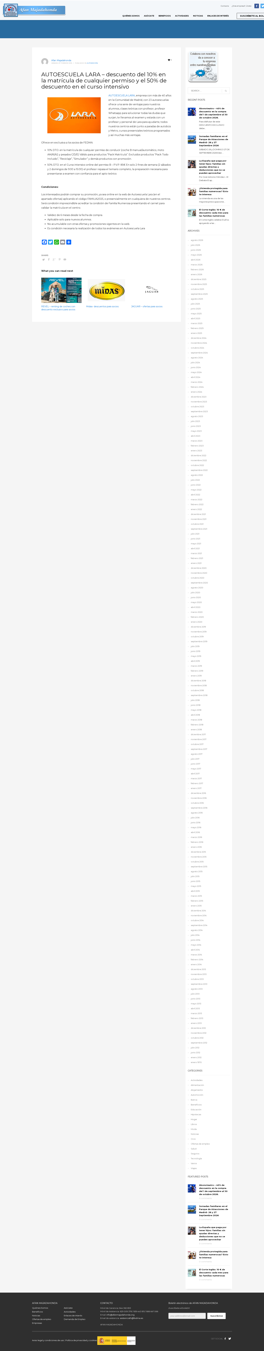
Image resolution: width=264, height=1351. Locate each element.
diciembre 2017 (198, 734)
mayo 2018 (196, 710)
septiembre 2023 (199, 411)
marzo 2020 (197, 612)
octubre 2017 (197, 744)
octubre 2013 (197, 979)
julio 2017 (195, 759)
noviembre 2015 (198, 857)
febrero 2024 (197, 387)
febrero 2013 (197, 1018)
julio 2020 (195, 592)
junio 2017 (195, 764)
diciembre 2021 (198, 514)
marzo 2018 (196, 719)
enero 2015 (196, 905)
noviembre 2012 (198, 1033)
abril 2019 (195, 661)
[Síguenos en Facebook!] (225, 1338)
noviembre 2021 (198, 519)
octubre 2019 (197, 636)
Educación (196, 1109)
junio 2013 (195, 998)
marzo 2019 (196, 666)
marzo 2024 (196, 382)
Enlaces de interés (73, 1315)
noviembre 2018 (199, 685)
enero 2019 (196, 675)
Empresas (37, 1323)
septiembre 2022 (199, 470)
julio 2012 (195, 1047)
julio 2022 (195, 480)
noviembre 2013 (199, 974)
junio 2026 (196, 250)
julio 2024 (195, 362)
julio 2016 (195, 817)
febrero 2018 (197, 724)
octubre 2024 (197, 348)
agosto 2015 (196, 871)
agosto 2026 (197, 240)
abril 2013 (195, 1008)
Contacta (225, 6)
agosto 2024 (197, 357)
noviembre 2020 (199, 573)
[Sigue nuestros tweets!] (229, 1338)
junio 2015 (195, 881)
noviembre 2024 (199, 343)
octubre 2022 (197, 465)
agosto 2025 (197, 299)
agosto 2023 (197, 416)
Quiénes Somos (40, 1308)
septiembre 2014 (199, 925)
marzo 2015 (196, 896)
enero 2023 (196, 450)
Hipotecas (196, 1114)
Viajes (194, 1168)
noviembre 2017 (198, 739)
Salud (193, 1148)
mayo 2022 (196, 489)
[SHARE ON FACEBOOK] (49, 259)
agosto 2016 (197, 812)
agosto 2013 (197, 989)
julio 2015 (195, 876)
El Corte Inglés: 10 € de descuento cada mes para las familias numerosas (213, 212)
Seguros (195, 1153)
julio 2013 (195, 994)
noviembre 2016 (199, 798)
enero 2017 (196, 788)
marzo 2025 (196, 323)
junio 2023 (196, 426)
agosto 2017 (196, 754)
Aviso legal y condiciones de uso (48, 1340)
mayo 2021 (196, 543)
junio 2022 (196, 485)
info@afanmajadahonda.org (120, 1315)
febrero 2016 (197, 842)
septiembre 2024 (199, 352)
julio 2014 (195, 935)
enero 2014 (196, 964)
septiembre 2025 (199, 294)
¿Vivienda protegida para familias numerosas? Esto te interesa (213, 191)
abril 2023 (195, 436)
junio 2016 (195, 822)
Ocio (193, 1139)
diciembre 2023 (198, 396)
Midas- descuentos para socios (102, 306)
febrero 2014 (197, 959)
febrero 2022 (197, 504)
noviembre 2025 (199, 284)
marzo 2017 (196, 778)
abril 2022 (195, 494)
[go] (226, 91)
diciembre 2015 (198, 852)
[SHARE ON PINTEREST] (59, 259)
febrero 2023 (197, 445)
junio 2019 (195, 651)
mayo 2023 (196, 431)
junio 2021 (195, 538)
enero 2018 (196, 729)
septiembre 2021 (199, 529)
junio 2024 (196, 367)
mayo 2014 (196, 945)
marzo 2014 (196, 954)
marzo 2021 (196, 553)
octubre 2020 (197, 578)
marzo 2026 (196, 264)
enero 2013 (196, 1023)
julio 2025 (195, 303)
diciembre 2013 (198, 969)
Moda (194, 1129)
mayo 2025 (196, 313)
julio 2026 (195, 245)
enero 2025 (196, 333)
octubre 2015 (197, 861)
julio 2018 (195, 700)
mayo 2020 (196, 602)
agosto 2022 (197, 475)
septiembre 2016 (199, 808)
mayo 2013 (196, 1003)
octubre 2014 (197, 920)
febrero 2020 (197, 617)
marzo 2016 (196, 837)
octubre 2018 (197, 690)
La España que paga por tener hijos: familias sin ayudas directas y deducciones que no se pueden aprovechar (212, 167)
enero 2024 (196, 392)
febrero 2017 (197, 783)
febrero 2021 (197, 558)
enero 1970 (196, 1062)
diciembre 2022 (198, 455)
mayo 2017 (196, 768)
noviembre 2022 (199, 460)
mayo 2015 (196, 886)
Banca (194, 1100)
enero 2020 (196, 622)
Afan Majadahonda (61, 60)
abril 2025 (195, 318)
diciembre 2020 (199, 568)
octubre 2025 (197, 289)
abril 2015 (195, 891)
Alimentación (197, 1085)
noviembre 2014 (199, 915)
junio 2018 (195, 705)
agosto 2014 (197, 930)
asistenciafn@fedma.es (131, 1318)
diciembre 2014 (198, 910)
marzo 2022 (196, 499)
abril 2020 (195, 607)
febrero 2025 (197, 328)
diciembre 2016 (198, 793)
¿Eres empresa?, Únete (241, 6)
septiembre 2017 (199, 749)
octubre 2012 (197, 1038)
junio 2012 (195, 1052)
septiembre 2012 (199, 1042)
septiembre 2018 (199, 695)
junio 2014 (195, 940)
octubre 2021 (197, 524)
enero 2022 (196, 509)
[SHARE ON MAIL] (65, 259)
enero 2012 (196, 1057)
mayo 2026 (196, 255)
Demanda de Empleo (74, 1319)
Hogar (194, 1119)
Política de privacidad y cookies (81, 1340)
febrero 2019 (197, 671)
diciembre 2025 (198, 279)
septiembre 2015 (199, 866)
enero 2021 (196, 563)
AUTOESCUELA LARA (121, 95)
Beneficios (196, 1104)
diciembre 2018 (198, 680)
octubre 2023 (197, 406)
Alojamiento (197, 1090)
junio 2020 (196, 597)
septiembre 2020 (199, 582)
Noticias (195, 1134)
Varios (194, 1163)
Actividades (196, 1080)
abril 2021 (195, 548)
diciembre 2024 (198, 338)
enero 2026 (196, 274)
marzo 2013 (196, 1013)
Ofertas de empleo (200, 1144)
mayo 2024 (196, 372)
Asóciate (68, 1308)
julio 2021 (195, 534)
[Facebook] (256, 6)
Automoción (92, 63)
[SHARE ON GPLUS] (54, 259)
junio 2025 (196, 308)
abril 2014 (195, 949)
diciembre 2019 (198, 626)
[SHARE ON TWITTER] (43, 259)
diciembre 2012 (198, 1028)
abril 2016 (195, 832)
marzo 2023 (196, 441)
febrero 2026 (197, 269)
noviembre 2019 (199, 631)
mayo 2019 (196, 656)
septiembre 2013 (199, 984)
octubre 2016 (197, 803)
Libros (194, 1124)
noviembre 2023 (199, 401)
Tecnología (196, 1158)
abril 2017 (195, 773)
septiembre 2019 (199, 641)
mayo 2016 (196, 827)
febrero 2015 (197, 901)
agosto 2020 (197, 587)
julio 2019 (195, 646)
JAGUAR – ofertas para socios (146, 306)
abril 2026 (195, 259)
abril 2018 (195, 715)
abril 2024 (195, 377)
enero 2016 (196, 847)
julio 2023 (195, 421)
